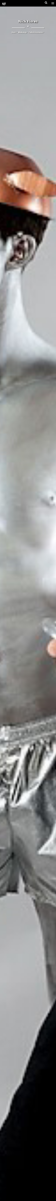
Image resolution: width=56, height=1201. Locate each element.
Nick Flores (28, 21)
